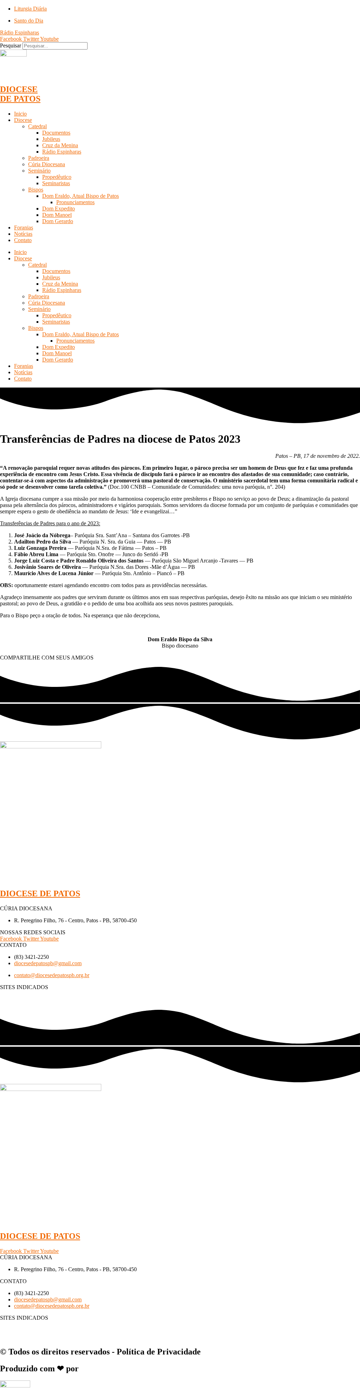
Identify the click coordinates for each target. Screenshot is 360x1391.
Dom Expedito (58, 209)
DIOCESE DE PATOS (20, 94)
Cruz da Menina (60, 145)
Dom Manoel (57, 215)
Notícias (23, 234)
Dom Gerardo (57, 221)
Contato (23, 240)
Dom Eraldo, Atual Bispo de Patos (80, 196)
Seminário (39, 171)
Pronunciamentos (75, 202)
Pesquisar (10, 45)
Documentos (56, 133)
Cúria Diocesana (46, 164)
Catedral (37, 126)
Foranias (23, 227)
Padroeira (38, 158)
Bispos (35, 190)
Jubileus (51, 139)
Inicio (20, 114)
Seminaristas (56, 183)
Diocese (23, 120)
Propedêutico (56, 177)
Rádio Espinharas (61, 152)
